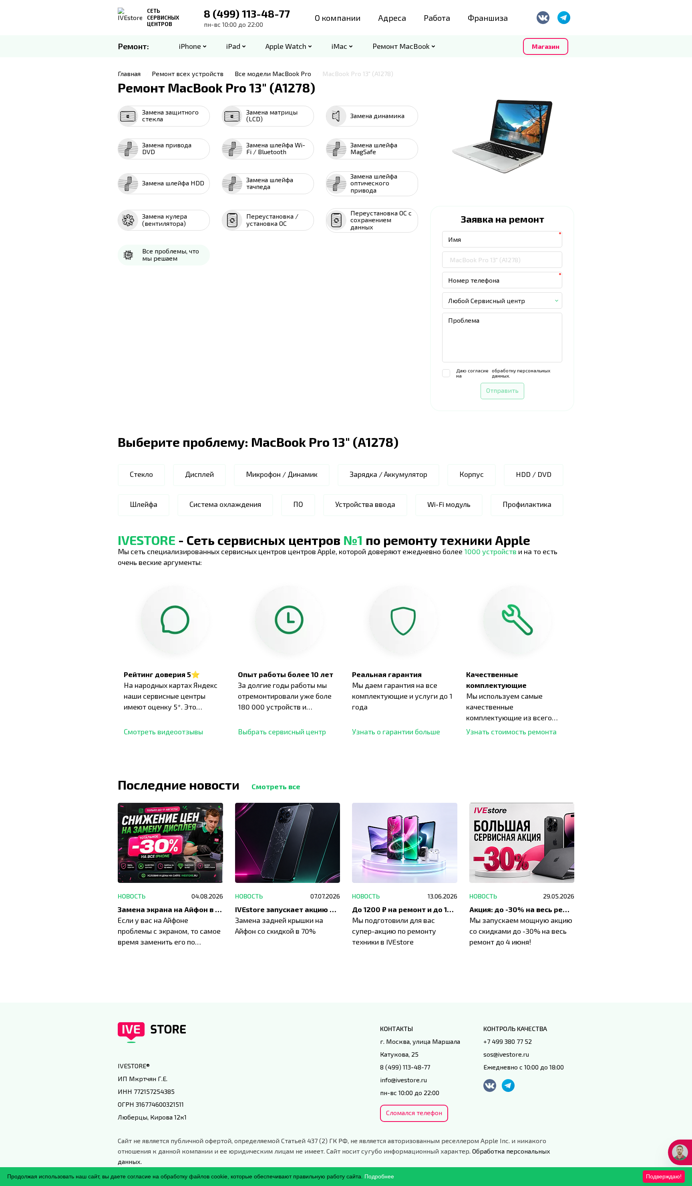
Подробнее (379, 1176)
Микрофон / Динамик (282, 474)
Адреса (392, 17)
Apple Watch (286, 46)
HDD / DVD (533, 474)
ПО (298, 504)
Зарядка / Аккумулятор (388, 474)
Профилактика (527, 504)
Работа (437, 17)
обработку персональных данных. (521, 373)
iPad (233, 46)
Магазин (545, 46)
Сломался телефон (414, 1112)
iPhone (190, 46)
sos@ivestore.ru (506, 1054)
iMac (339, 46)
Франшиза (488, 17)
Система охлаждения (225, 504)
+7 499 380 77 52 (507, 1041)
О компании (337, 17)
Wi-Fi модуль (449, 504)
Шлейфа (143, 504)
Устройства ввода (365, 504)
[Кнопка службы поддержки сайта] (680, 1152)
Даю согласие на (503, 373)
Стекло (141, 474)
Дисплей (199, 474)
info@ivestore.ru (403, 1079)
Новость (131, 896)
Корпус (471, 474)
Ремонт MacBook (401, 46)
